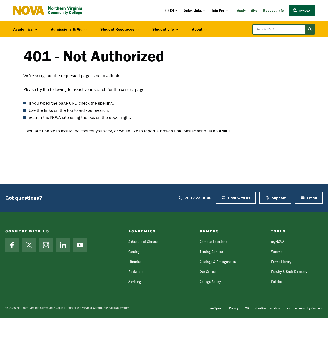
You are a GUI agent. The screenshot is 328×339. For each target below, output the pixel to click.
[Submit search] (310, 29)
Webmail (277, 251)
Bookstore (135, 271)
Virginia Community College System (105, 308)
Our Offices (208, 271)
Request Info (273, 10)
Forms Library (281, 261)
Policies (276, 281)
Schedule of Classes (143, 241)
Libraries (134, 261)
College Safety (210, 281)
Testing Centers (211, 251)
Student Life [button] (163, 29)
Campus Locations (213, 241)
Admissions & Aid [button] (67, 29)
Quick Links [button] (193, 10)
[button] (172, 10)
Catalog (133, 251)
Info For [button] (218, 10)
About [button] (197, 29)
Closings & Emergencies (218, 261)
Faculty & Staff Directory (289, 271)
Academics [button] (23, 29)
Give (254, 10)
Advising (134, 281)
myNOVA (304, 10)
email (224, 131)
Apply (241, 10)
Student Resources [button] (117, 29)
